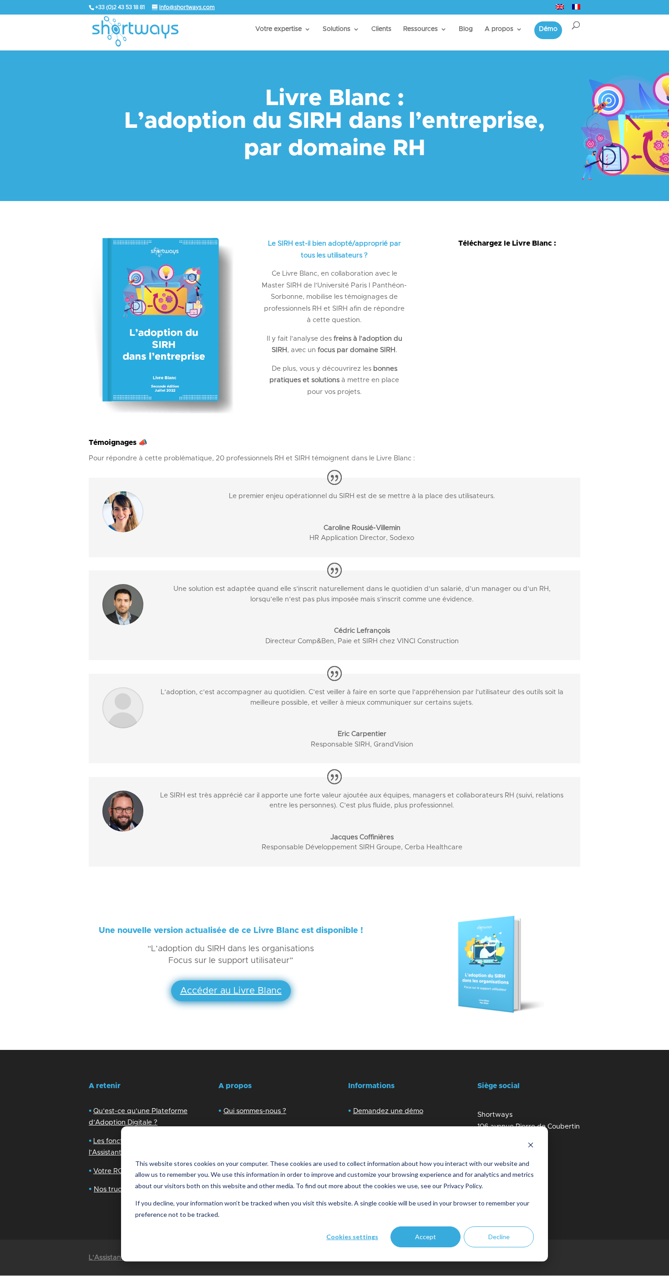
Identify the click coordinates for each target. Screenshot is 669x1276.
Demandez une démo (388, 1111)
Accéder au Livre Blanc (231, 990)
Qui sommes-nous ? (254, 1111)
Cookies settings (352, 1237)
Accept (425, 1237)
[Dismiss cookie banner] (530, 1146)
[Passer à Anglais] (560, 9)
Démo (548, 29)
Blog (466, 29)
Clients (381, 29)
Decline (499, 1237)
